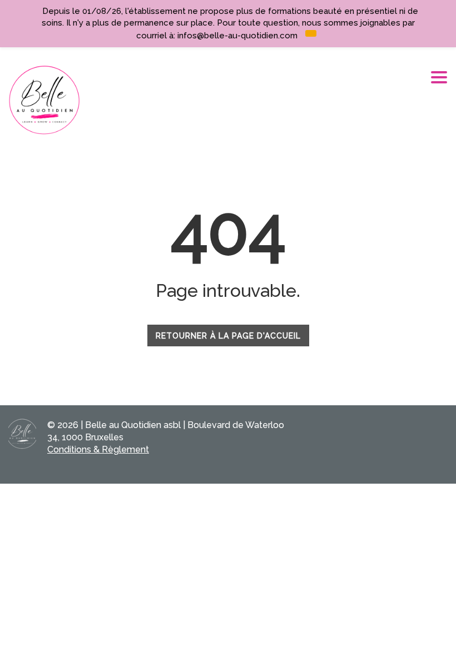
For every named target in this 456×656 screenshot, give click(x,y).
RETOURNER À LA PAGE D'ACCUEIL (228, 335)
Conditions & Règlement (98, 449)
